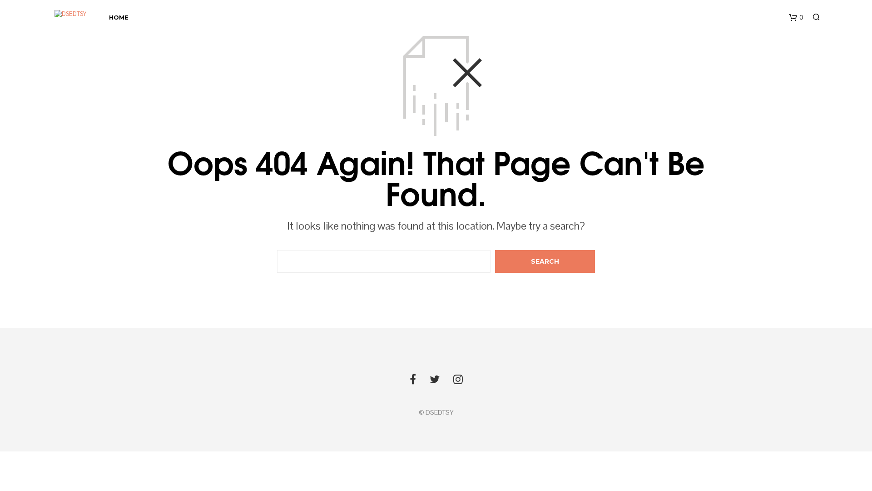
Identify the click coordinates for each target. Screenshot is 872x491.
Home (119, 17)
